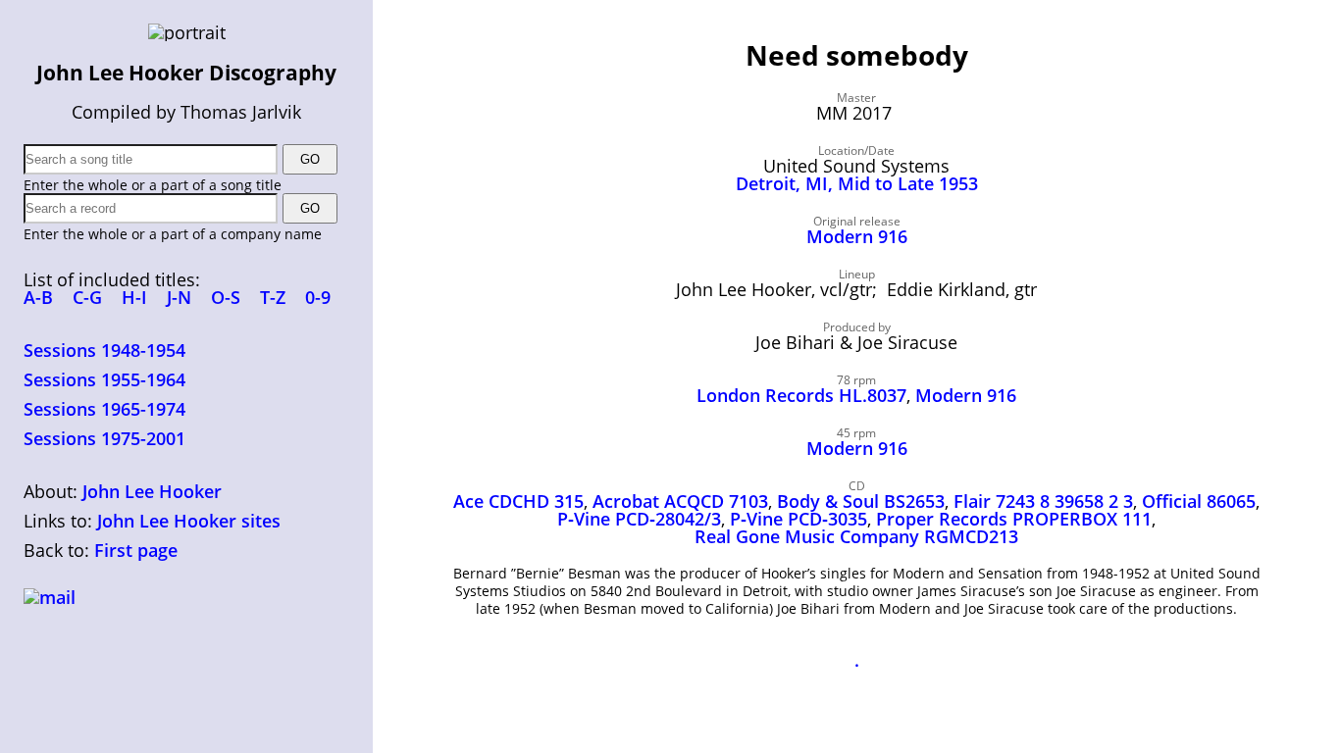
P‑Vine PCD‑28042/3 (639, 518)
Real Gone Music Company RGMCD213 (856, 536)
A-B (38, 297)
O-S (225, 297)
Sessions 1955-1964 (104, 379)
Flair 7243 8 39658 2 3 (1043, 501)
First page (136, 550)
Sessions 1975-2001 (104, 438)
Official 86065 (1199, 501)
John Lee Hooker (152, 491)
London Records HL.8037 (801, 395)
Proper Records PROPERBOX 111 (1014, 518)
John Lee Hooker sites (189, 520)
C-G (87, 297)
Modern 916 (856, 236)
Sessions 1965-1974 (104, 409)
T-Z (272, 297)
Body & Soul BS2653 (861, 501)
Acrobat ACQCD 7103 (680, 501)
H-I (134, 297)
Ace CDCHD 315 (518, 501)
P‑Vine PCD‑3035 (798, 518)
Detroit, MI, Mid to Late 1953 (857, 183)
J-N (179, 297)
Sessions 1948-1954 (104, 350)
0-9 (318, 297)
